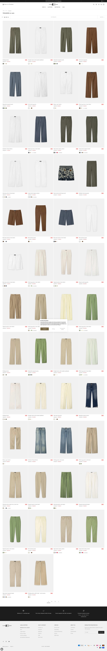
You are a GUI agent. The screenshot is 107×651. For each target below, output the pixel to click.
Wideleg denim (6, 371)
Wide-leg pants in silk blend (59, 504)
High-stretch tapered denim (84, 148)
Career (72, 629)
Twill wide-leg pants (32, 104)
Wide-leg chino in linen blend (85, 104)
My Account (56, 627)
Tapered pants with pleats (84, 504)
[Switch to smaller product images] (6, 17)
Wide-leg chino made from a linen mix (10, 504)
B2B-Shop (56, 635)
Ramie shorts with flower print (60, 193)
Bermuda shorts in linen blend (9, 237)
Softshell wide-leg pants (84, 193)
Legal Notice (22, 631)
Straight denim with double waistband (61, 371)
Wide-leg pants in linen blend (34, 282)
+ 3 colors (60, 152)
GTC (21, 629)
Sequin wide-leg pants (83, 282)
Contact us (40, 627)
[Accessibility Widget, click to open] (2, 649)
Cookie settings (23, 635)
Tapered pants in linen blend (59, 282)
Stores (55, 633)
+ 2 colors (34, 330)
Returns (39, 633)
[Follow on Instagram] (6, 641)
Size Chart (40, 637)
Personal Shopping (58, 631)
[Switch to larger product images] (4, 17)
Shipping (40, 631)
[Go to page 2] (58, 601)
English (11, 646)
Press (72, 633)
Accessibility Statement (25, 637)
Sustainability (73, 631)
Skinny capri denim (57, 104)
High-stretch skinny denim (59, 148)
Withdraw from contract (25, 627)
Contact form (83, 616)
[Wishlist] (101, 4)
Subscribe (101, 632)
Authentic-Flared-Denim (7, 148)
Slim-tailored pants (83, 237)
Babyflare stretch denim (84, 415)
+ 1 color (85, 108)
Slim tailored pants (32, 237)
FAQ (39, 635)
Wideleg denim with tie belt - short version (36, 593)
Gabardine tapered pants (8, 104)
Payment (40, 629)
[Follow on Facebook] (3, 641)
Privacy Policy (23, 633)
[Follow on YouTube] (9, 641)
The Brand (73, 627)
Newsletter (56, 629)
